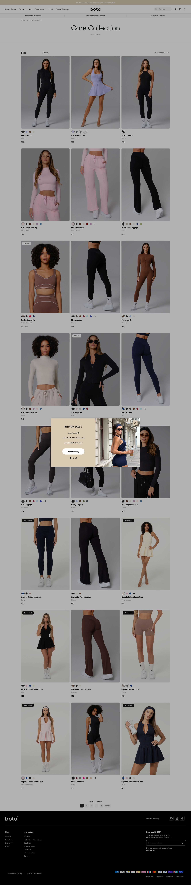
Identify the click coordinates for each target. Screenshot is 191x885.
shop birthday (73, 451)
